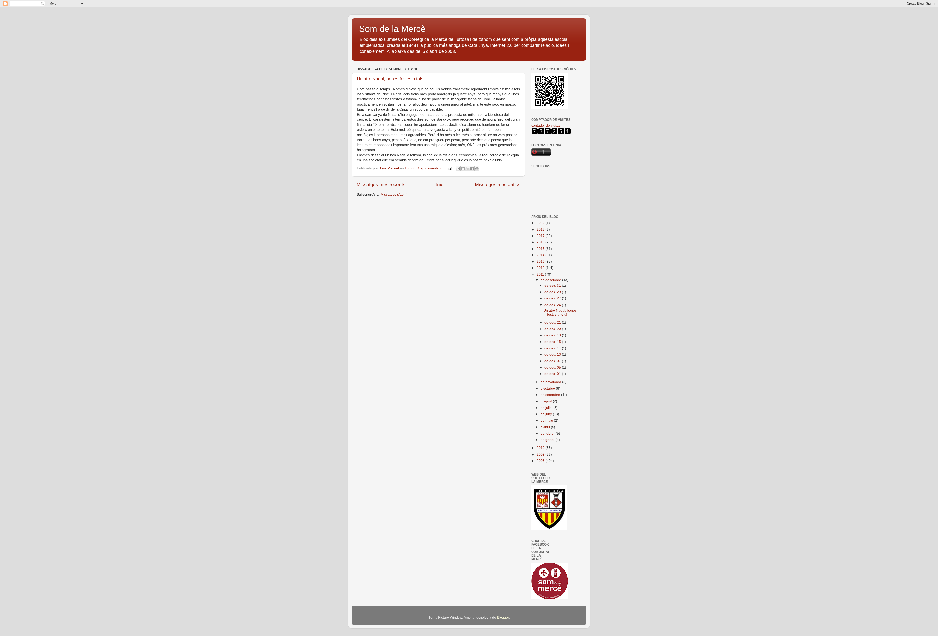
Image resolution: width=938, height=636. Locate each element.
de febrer (548, 433)
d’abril (546, 427)
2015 (541, 249)
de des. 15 (553, 342)
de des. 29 (553, 292)
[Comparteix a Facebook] (472, 168)
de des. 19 (553, 335)
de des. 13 (553, 354)
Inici (440, 184)
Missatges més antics (497, 184)
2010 (541, 448)
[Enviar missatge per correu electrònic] (449, 168)
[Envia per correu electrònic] (458, 168)
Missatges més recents (381, 184)
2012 (541, 268)
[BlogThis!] (462, 168)
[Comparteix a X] (467, 168)
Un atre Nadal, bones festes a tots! (391, 78)
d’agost (547, 401)
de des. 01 (553, 374)
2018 (541, 229)
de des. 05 (553, 367)
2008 (541, 461)
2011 (541, 274)
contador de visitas (545, 125)
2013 (541, 261)
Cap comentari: (430, 168)
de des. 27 (553, 298)
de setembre (551, 395)
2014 (541, 255)
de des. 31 (553, 285)
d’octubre (548, 388)
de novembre (551, 382)
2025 (541, 223)
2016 (541, 242)
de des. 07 (553, 361)
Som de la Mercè (392, 29)
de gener (548, 440)
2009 (541, 454)
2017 (541, 236)
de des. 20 (553, 329)
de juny (547, 414)
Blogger (503, 617)
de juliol (547, 408)
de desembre (551, 280)
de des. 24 (553, 305)
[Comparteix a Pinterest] (476, 168)
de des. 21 (553, 322)
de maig (547, 420)
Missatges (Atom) (394, 194)
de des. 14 (553, 348)
